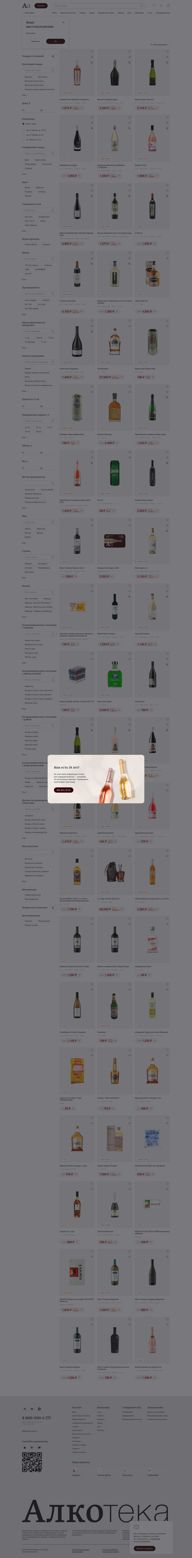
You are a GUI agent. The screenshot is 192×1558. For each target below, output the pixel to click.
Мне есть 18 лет (64, 790)
